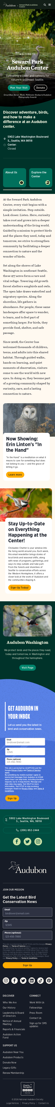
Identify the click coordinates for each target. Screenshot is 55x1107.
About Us (11, 172)
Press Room (35, 1012)
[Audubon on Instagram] (6, 980)
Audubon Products (13, 1057)
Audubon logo (9, 5)
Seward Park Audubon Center (28, 6)
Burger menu (49, 4)
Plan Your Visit (19, 87)
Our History (9, 1007)
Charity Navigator (27, 1087)
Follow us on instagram (38, 841)
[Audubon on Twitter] (23, 980)
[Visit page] (29, 420)
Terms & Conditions (29, 958)
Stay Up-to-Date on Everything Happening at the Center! (27, 532)
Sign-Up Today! (20, 587)
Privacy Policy (27, 788)
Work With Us (36, 1002)
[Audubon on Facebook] (14, 980)
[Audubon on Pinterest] (49, 980)
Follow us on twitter (27, 841)
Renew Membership (13, 1072)
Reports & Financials (14, 1029)
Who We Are (9, 1002)
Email (9, 740)
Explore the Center (38, 174)
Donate (40, 87)
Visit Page (27, 667)
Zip (8, 749)
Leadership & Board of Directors (13, 1014)
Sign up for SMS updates (38, 1025)
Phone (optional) (14, 759)
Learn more (15, 474)
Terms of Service (33, 770)
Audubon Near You (13, 1052)
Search (44, 4)
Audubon (27, 867)
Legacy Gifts (9, 1067)
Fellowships (35, 1007)
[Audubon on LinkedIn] (32, 980)
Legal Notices (12, 1103)
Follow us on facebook (17, 841)
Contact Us (35, 1018)
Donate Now (9, 1062)
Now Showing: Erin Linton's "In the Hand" (24, 444)
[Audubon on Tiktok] (40, 980)
